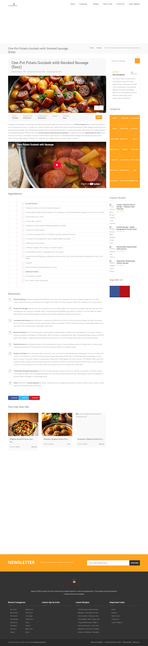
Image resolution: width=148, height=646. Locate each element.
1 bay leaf (29, 263)
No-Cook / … (14, 610)
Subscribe (134, 563)
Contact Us (121, 4)
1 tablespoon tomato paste (35, 243)
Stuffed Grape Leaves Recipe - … (89, 610)
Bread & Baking (135, 181)
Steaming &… (14, 619)
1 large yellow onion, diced (35, 217)
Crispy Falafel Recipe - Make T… (88, 623)
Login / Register (134, 4)
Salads (12, 632)
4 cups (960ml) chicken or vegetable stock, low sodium (44, 252)
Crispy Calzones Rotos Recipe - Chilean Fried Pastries (126, 207)
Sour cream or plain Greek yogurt (37, 281)
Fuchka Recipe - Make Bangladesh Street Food (127, 228)
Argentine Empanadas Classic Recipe (126, 262)
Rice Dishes (135, 118)
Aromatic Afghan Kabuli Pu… (90, 439)
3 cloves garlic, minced (33, 221)
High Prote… (29, 619)
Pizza (115, 129)
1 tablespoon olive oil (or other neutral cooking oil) (43, 208)
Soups (114, 118)
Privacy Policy (127, 642)
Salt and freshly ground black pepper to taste (41, 267)
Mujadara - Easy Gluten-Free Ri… (88, 613)
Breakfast (13, 626)
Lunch (27, 623)
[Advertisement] (74, 26)
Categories (83, 4)
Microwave (14, 613)
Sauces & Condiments (125, 139)
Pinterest (35, 398)
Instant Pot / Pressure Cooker (115, 149)
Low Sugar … (29, 616)
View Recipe (120, 211)
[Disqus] (57, 484)
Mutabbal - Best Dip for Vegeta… (89, 629)
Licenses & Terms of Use (113, 642)
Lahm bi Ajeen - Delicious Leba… (88, 616)
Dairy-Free (13, 623)
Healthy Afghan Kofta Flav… (56, 439)
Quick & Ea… (29, 613)
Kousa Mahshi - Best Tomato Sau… (89, 619)
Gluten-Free (124, 181)
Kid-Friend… (14, 616)
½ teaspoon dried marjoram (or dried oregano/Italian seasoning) (48, 239)
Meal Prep (135, 149)
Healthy (114, 160)
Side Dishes (125, 160)
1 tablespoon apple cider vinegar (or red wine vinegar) (44, 248)
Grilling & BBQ (125, 170)
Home (73, 4)
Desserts (13, 629)
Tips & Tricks (107, 4)
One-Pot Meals (17, 72)
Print (99, 117)
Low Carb (124, 118)
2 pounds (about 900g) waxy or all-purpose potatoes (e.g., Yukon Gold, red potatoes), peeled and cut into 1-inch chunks (64, 258)
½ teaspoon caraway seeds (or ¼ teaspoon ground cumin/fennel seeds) (51, 234)
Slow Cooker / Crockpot (125, 129)
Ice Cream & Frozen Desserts (135, 129)
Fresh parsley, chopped (34, 276)
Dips (134, 170)
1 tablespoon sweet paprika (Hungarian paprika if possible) (46, 226)
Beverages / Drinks (115, 181)
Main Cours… (29, 629)
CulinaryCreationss (39, 642)
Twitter (24, 398)
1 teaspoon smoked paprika (35, 230)
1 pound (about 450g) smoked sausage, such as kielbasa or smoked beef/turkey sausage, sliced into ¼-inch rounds (65, 212)
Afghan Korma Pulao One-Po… (21, 440)
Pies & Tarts (134, 160)
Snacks (27, 626)
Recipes (96, 4)
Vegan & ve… (29, 610)
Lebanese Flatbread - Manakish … (89, 632)
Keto (135, 139)
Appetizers (115, 139)
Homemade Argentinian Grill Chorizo (127, 248)
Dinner (124, 149)
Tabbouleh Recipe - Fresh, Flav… (88, 626)
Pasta (27, 632)
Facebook (14, 398)
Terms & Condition (97, 642)
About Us (136, 642)
